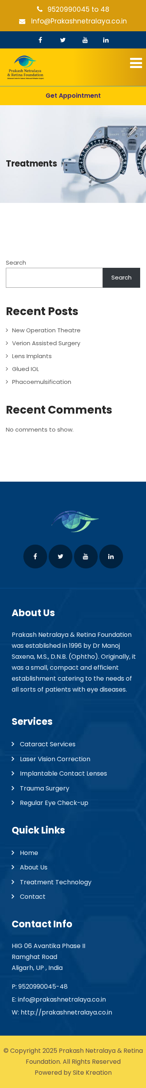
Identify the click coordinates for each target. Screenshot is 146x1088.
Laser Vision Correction (55, 759)
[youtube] (85, 40)
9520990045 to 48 (78, 9)
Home (29, 852)
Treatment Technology (55, 882)
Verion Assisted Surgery (46, 343)
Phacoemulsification (41, 382)
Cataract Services (48, 744)
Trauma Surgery (44, 788)
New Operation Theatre (46, 330)
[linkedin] (106, 40)
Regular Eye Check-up (54, 802)
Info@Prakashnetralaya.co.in (79, 21)
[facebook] (40, 40)
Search (16, 262)
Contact (33, 896)
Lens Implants (32, 356)
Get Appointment (73, 95)
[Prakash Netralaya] (73, 67)
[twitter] (63, 40)
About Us (33, 867)
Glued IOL (25, 369)
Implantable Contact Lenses (63, 773)
